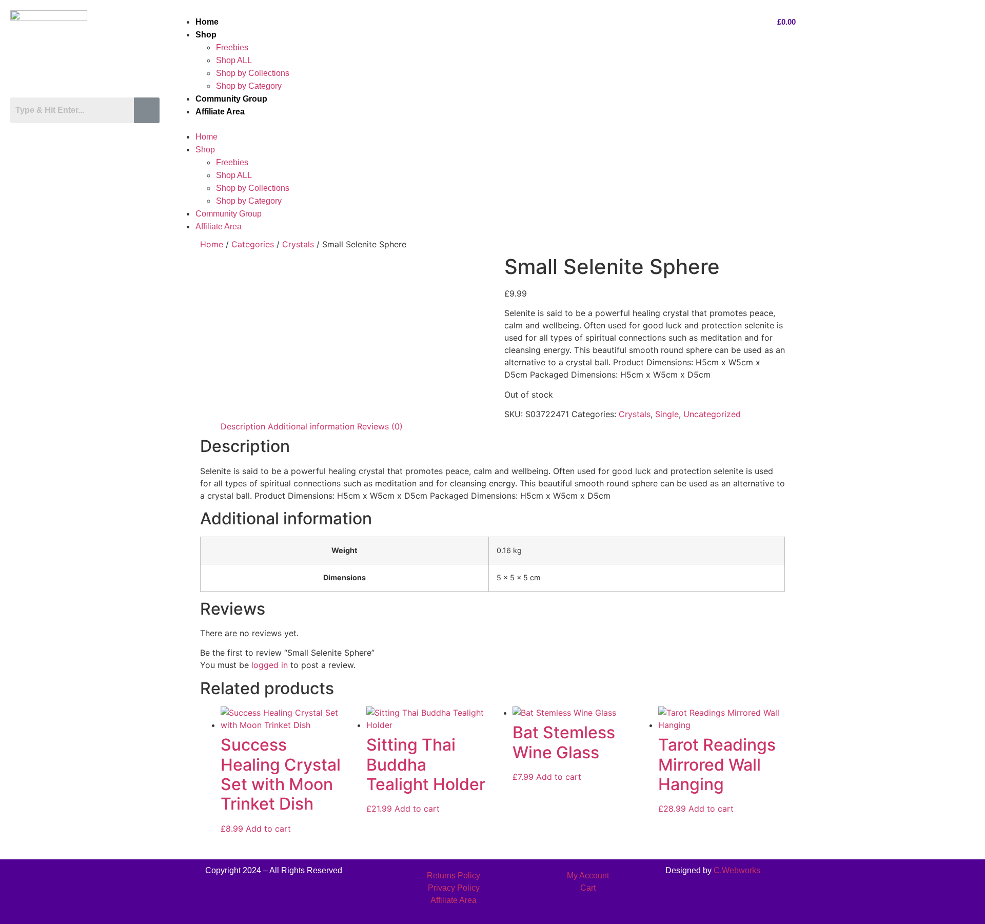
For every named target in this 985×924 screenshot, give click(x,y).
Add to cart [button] (268, 828)
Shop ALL (234, 60)
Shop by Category (249, 86)
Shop (205, 34)
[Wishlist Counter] (88, 132)
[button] (465, 124)
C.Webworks (737, 870)
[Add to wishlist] (329, 722)
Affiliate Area (220, 111)
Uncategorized (712, 414)
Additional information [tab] (311, 426)
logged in (269, 665)
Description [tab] (243, 426)
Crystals (298, 244)
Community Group (231, 98)
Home (207, 21)
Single (667, 414)
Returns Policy (453, 875)
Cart (588, 887)
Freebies (232, 47)
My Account (588, 875)
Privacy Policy (454, 887)
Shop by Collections (252, 73)
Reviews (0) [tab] (380, 426)
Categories (252, 244)
